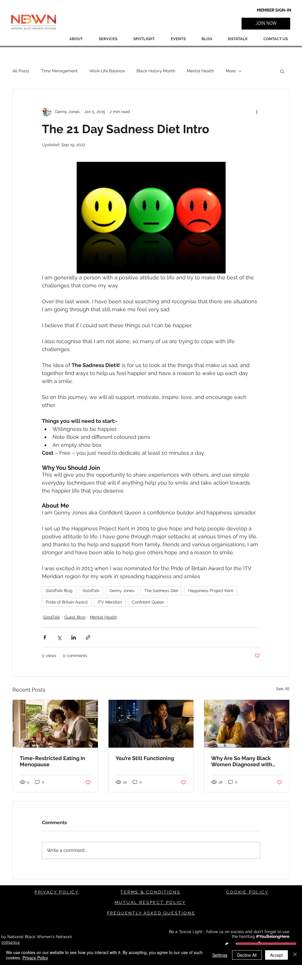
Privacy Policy (35, 958)
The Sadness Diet (161, 590)
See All (283, 688)
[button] (266, 24)
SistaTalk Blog (59, 590)
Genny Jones (121, 590)
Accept (276, 955)
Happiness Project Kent (210, 590)
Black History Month (156, 71)
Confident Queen (148, 602)
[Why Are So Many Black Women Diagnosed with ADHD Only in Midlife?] (246, 724)
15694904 (10, 942)
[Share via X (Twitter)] (59, 637)
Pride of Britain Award (67, 602)
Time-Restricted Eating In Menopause (52, 761)
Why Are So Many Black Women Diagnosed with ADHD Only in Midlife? (241, 761)
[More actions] (256, 111)
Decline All (247, 955)
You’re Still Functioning (145, 758)
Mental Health (200, 71)
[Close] (294, 955)
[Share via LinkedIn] (73, 637)
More (231, 71)
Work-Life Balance (107, 71)
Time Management (59, 71)
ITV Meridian (110, 602)
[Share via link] (88, 637)
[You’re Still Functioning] (151, 724)
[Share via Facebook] (44, 637)
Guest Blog (75, 617)
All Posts (20, 71)
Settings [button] (219, 955)
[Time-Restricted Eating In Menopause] (55, 724)
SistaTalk (91, 590)
